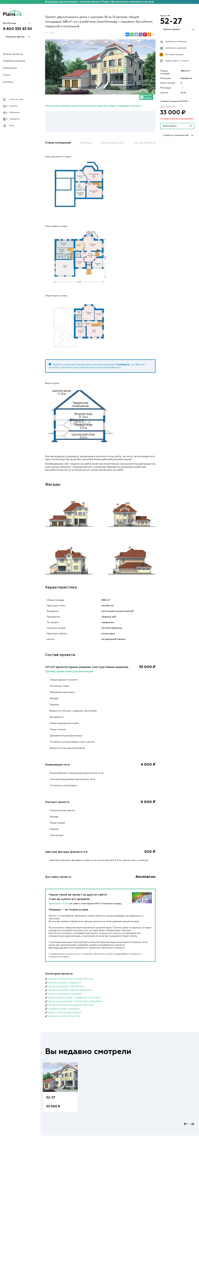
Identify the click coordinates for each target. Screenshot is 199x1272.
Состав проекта (144, 142)
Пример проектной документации (69, 671)
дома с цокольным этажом (64, 1012)
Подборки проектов (14, 61)
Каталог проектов (13, 54)
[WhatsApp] (132, 34)
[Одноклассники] (149, 34)
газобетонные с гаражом (64, 1009)
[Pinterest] (145, 34)
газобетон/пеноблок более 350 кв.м (71, 979)
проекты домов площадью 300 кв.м (71, 1005)
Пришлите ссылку (59, 904)
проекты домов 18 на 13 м (64, 1016)
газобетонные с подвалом (64, 983)
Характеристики (112, 142)
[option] (60, 1090)
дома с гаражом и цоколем (65, 994)
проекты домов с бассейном (66, 986)
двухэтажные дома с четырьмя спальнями (75, 1001)
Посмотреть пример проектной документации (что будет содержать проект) (93, 106)
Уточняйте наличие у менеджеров (176, 119)
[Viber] (140, 34)
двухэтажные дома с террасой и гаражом (74, 997)
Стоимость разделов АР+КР (175, 101)
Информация (10, 68)
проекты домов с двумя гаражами (70, 990)
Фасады (86, 142)
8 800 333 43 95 (17, 29)
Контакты (8, 82)
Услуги (6, 75)
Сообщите (122, 364)
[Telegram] (136, 34)
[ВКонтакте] (127, 34)
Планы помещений (58, 142)
